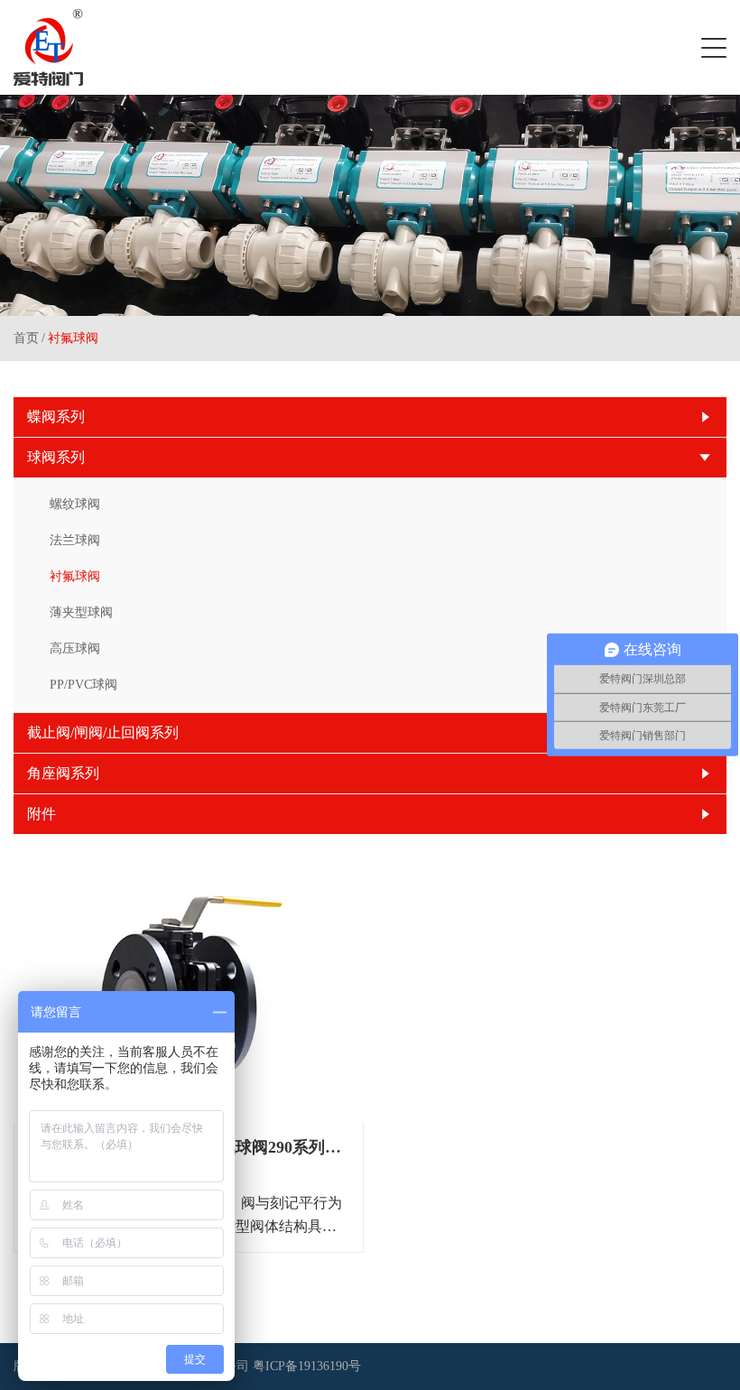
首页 (26, 338)
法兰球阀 (75, 540)
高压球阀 (75, 648)
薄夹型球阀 (81, 612)
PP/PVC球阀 (83, 684)
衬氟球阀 (73, 338)
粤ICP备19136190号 (307, 1366)
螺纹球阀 (75, 504)
